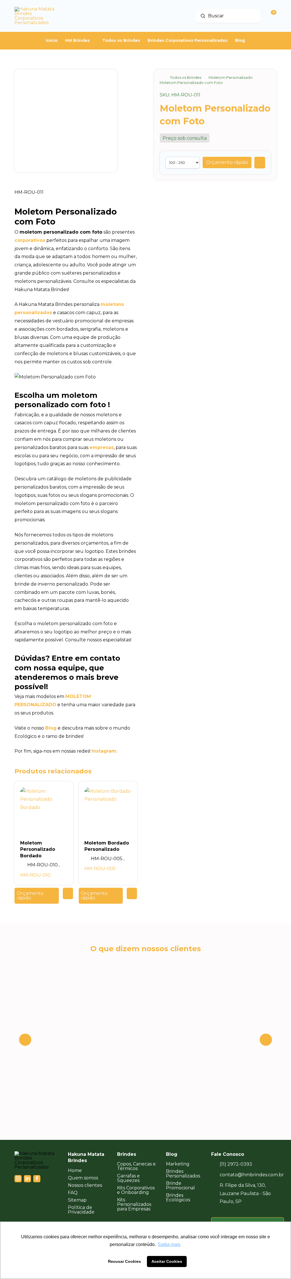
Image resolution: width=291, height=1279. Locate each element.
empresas (102, 447)
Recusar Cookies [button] (124, 1261)
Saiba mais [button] (169, 1244)
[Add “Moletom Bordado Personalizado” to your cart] (132, 893)
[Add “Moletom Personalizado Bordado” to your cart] (68, 893)
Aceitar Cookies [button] (166, 1261)
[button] (227, 162)
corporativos (29, 240)
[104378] (259, 162)
